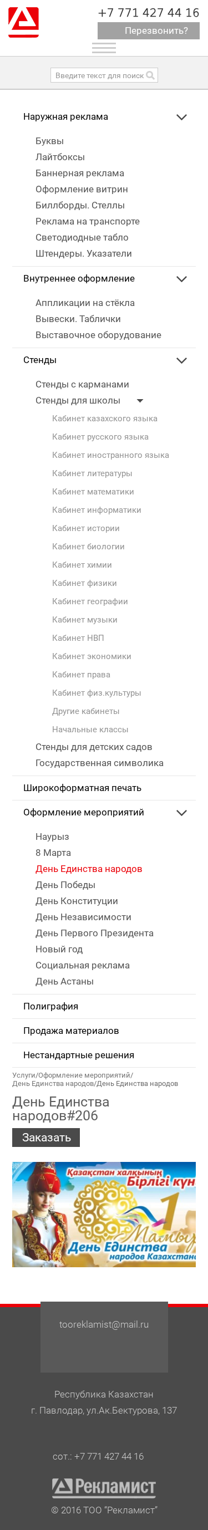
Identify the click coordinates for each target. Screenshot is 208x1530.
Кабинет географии (90, 601)
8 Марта (53, 853)
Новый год (59, 949)
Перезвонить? (156, 31)
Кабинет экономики (91, 656)
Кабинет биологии (88, 547)
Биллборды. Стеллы (80, 205)
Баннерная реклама (79, 173)
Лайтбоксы (60, 157)
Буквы (49, 141)
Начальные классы (90, 730)
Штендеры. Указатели (83, 253)
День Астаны (64, 981)
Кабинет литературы (92, 473)
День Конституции (76, 901)
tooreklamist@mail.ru (104, 1324)
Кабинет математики (93, 492)
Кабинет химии (82, 565)
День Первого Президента (94, 933)
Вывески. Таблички (78, 319)
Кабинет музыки (85, 620)
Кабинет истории (86, 528)
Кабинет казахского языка (105, 419)
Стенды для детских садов (94, 747)
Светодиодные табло (82, 237)
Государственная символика (99, 763)
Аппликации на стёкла (85, 303)
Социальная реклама (82, 965)
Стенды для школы (79, 400)
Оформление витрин (81, 189)
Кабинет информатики (96, 510)
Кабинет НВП (78, 638)
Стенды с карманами (82, 384)
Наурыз (52, 837)
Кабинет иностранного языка (110, 455)
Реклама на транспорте (87, 221)
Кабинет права (81, 675)
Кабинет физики (84, 583)
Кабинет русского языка (100, 437)
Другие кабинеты (86, 711)
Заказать (46, 1137)
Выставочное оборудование (98, 335)
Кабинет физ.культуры (96, 693)
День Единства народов (89, 869)
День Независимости (83, 917)
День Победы (65, 885)
